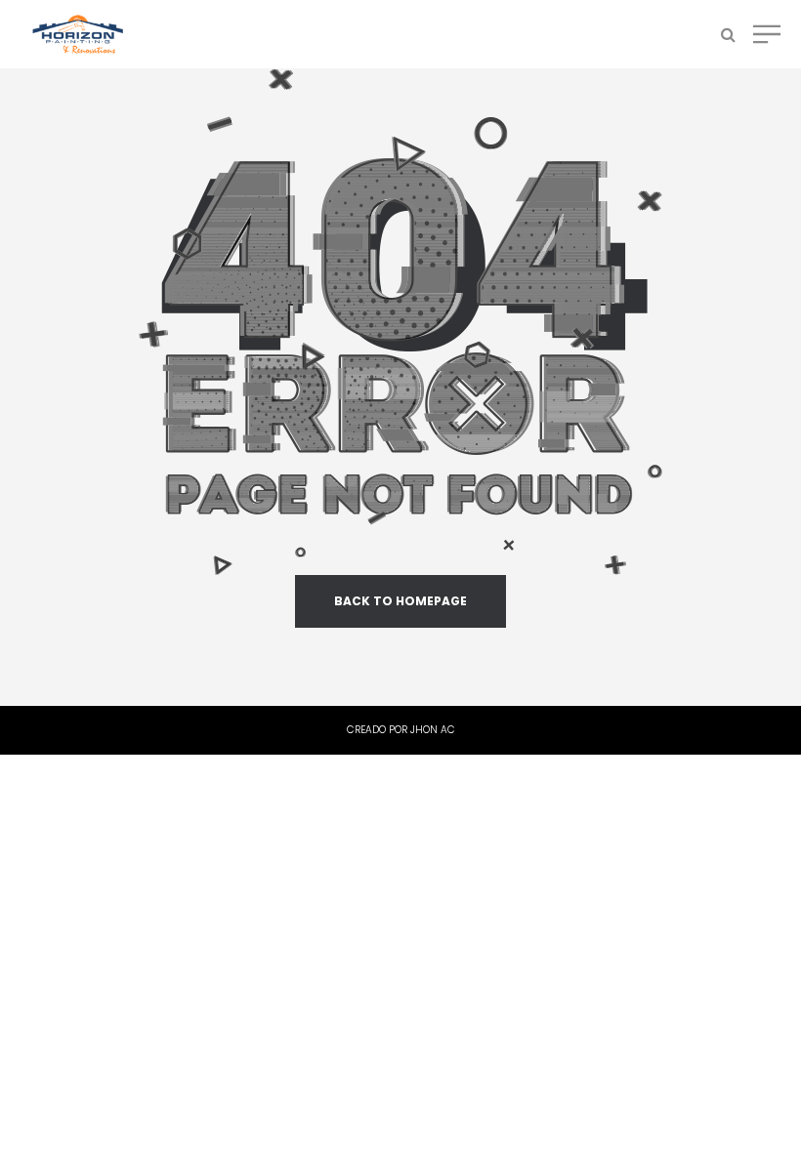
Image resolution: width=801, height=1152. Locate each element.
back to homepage (400, 601)
